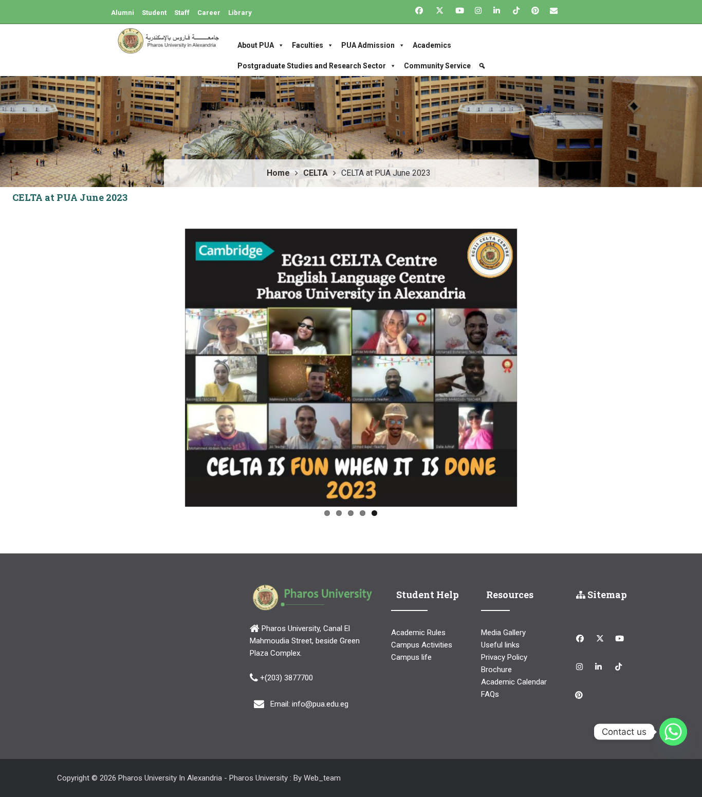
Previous (169, 365)
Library (240, 12)
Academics (432, 45)
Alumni (122, 12)
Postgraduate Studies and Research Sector (311, 66)
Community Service (437, 66)
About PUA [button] (255, 45)
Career (208, 12)
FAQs (490, 694)
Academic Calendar (514, 682)
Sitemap (606, 594)
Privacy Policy (504, 657)
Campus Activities (421, 645)
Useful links (500, 645)
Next (532, 365)
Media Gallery (503, 632)
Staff (182, 12)
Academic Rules (418, 632)
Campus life (411, 657)
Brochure (496, 669)
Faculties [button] (307, 45)
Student (154, 12)
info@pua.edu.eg (320, 703)
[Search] (483, 65)
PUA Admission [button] (368, 45)
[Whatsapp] (673, 732)
